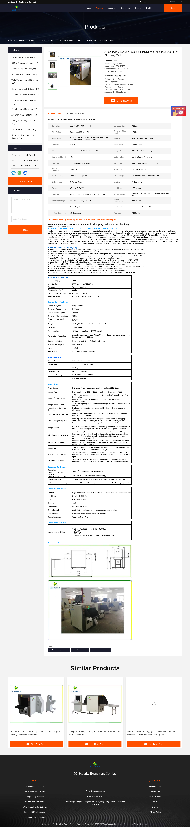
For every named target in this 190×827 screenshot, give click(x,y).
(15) (25, 95)
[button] (13, 710)
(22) (24, 74)
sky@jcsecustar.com (150, 2)
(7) (24, 129)
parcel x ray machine (100, 650)
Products (99, 8)
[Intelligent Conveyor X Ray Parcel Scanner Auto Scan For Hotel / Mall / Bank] (36, 703)
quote (173, 8)
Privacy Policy (155, 812)
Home (88, 8)
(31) (23, 122)
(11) (24, 109)
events (138, 8)
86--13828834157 (174, 2)
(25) (23, 69)
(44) (24, 81)
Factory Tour (155, 791)
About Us (112, 8)
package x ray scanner (58, 650)
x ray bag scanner (80, 650)
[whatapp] (19, 172)
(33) (23, 102)
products (20, 40)
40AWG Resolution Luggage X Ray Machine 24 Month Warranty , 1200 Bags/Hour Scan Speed (93, 733)
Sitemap (155, 807)
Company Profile (155, 786)
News (155, 802)
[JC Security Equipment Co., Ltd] (16, 8)
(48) (23, 57)
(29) (25, 89)
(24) (22, 136)
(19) (24, 115)
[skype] (13, 172)
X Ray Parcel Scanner (36, 40)
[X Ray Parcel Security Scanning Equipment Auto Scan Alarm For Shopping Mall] (79, 71)
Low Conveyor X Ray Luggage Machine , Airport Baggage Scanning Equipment (153, 733)
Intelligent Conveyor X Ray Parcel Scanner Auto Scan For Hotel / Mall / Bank (36, 733)
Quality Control (155, 796)
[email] (25, 172)
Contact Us (125, 8)
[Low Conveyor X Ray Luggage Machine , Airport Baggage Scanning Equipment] (153, 703)
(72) (24, 63)
